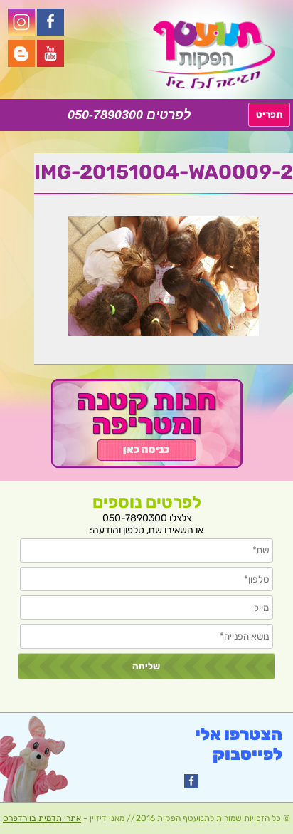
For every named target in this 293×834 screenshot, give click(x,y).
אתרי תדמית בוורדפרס (42, 818)
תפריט (269, 114)
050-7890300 (105, 115)
